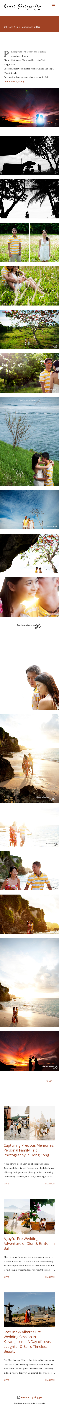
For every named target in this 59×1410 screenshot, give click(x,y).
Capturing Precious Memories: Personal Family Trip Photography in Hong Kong (29, 1150)
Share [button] (49, 1081)
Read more (50, 1183)
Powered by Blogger (31, 1397)
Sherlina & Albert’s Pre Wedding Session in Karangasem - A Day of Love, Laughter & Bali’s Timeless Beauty (27, 1341)
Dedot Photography (14, 81)
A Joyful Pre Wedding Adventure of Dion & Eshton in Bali (29, 1243)
